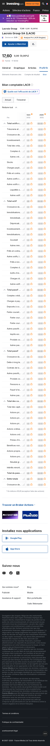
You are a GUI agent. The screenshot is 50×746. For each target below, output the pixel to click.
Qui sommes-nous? (10, 587)
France (36, 10)
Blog (29, 587)
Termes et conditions (10, 713)
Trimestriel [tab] (21, 100)
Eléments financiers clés (11, 75)
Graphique (19, 68)
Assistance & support (11, 598)
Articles (32, 68)
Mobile (30, 592)
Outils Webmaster (35, 603)
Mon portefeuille (34, 598)
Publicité (6, 592)
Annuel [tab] (8, 100)
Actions (6, 10)
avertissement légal (10, 731)
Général (6, 68)
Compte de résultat (32, 75)
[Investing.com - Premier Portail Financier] (15, 3)
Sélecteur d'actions (21, 10)
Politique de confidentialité (12, 722)
